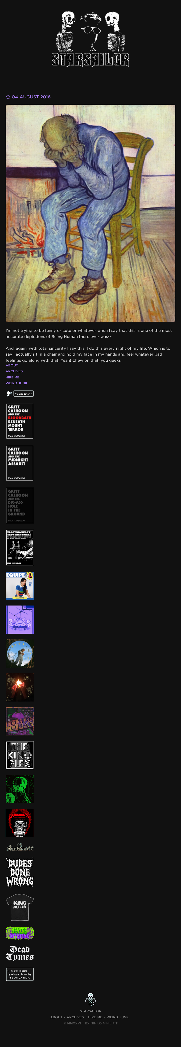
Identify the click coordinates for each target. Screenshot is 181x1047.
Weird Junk (16, 383)
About (12, 365)
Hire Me (12, 377)
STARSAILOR (90, 1011)
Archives (14, 371)
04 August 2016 (30, 96)
